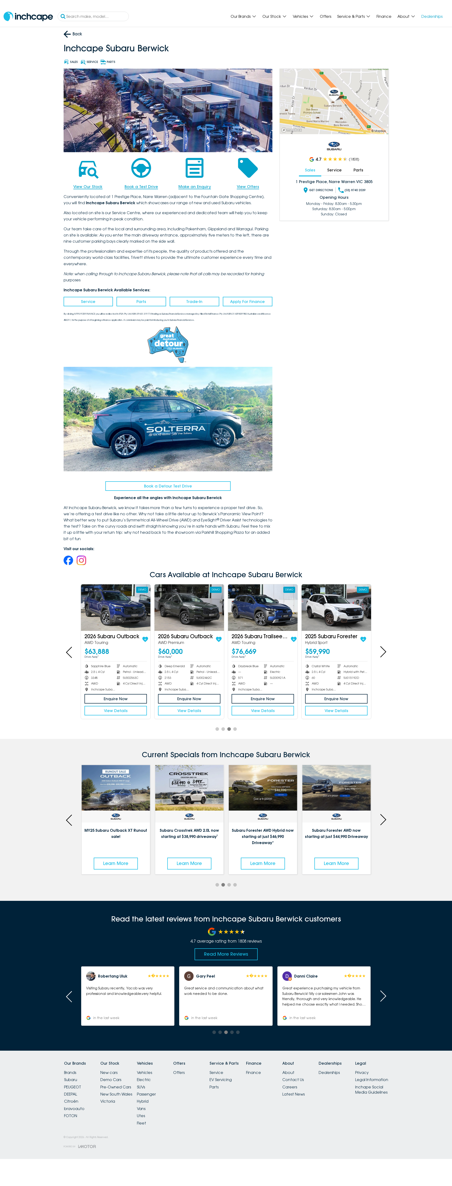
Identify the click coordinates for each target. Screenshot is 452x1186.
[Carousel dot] (217, 729)
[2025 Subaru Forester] (336, 607)
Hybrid (143, 1101)
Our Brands (241, 16)
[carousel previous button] (69, 651)
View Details (116, 710)
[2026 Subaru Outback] (115, 607)
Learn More (115, 863)
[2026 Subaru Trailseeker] (263, 607)
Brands (70, 1072)
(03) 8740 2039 (355, 190)
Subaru (70, 1079)
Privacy (362, 1072)
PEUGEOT (72, 1087)
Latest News (293, 1094)
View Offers (248, 186)
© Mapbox (379, 131)
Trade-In (194, 301)
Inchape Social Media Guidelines (371, 1090)
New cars (108, 1072)
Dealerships (432, 16)
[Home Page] (28, 16)
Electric (144, 1079)
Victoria (107, 1101)
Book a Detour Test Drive (168, 486)
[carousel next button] (382, 651)
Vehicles (300, 16)
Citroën (71, 1101)
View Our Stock (88, 186)
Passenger (146, 1094)
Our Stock (271, 16)
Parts (141, 301)
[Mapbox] (292, 130)
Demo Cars (110, 1079)
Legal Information (371, 1079)
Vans (141, 1108)
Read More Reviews (226, 954)
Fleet (141, 1123)
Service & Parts (351, 16)
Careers (289, 1087)
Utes (141, 1115)
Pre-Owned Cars (115, 1087)
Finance (384, 16)
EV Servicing (221, 1079)
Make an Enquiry (194, 186)
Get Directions (321, 190)
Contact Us (293, 1079)
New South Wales (116, 1094)
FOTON (70, 1115)
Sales (310, 170)
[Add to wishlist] (145, 639)
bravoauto (74, 1108)
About (403, 16)
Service (88, 301)
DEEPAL (70, 1094)
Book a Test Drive (141, 186)
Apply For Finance (247, 301)
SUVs (141, 1087)
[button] (324, 996)
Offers (325, 16)
